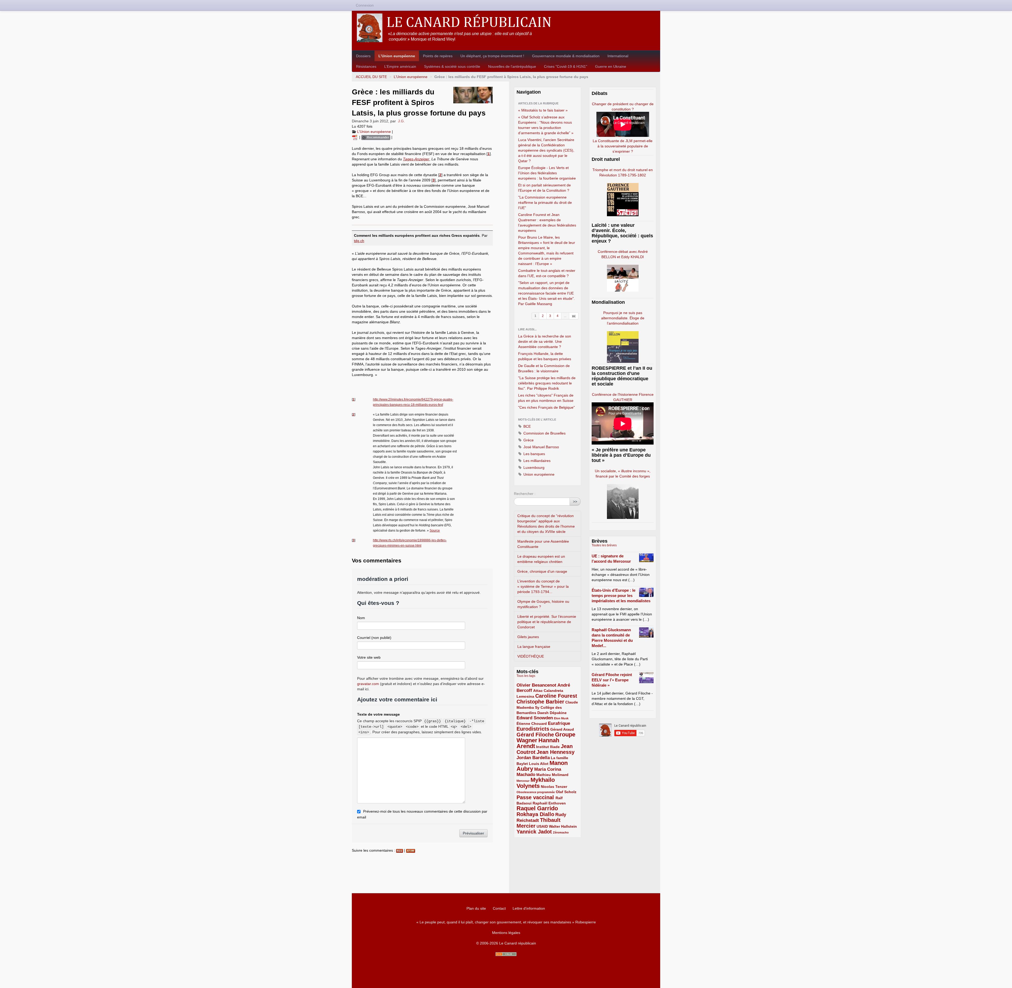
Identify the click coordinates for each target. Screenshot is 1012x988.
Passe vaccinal (536, 797)
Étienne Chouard (532, 723)
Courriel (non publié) (374, 637)
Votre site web (369, 657)
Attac (538, 690)
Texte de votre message (378, 714)
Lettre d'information (529, 908)
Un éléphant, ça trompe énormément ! (492, 56)
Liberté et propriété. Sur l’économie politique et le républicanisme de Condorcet (546, 621)
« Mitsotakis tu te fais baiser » (543, 110)
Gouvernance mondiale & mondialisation (566, 56)
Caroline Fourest (556, 696)
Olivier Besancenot (536, 685)
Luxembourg (533, 467)
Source (435, 530)
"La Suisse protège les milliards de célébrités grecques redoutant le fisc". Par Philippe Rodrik (547, 383)
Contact (499, 908)
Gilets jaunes (528, 637)
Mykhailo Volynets (536, 783)
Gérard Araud (562, 729)
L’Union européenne (396, 56)
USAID (542, 826)
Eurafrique (559, 723)
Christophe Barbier (540, 702)
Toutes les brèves (604, 545)
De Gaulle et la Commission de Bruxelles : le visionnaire (544, 368)
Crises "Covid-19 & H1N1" (565, 66)
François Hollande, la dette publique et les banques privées (544, 356)
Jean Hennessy (556, 752)
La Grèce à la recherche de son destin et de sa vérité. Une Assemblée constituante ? (544, 341)
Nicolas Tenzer (554, 786)
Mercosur (523, 780)
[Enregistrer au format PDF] (355, 137)
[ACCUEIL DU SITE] (506, 27)
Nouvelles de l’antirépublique (512, 66)
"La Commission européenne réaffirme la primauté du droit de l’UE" (545, 202)
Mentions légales (506, 933)
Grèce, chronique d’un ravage (542, 571)
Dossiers (363, 56)
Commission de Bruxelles (544, 433)
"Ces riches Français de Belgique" (546, 407)
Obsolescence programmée (536, 792)
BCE (526, 426)
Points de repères (438, 56)
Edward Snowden (535, 717)
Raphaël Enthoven (549, 803)
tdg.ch (359, 241)
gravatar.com (368, 684)
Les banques (533, 454)
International (617, 56)
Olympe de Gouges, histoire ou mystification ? (543, 604)
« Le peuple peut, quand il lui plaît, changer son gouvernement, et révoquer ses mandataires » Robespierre (506, 922)
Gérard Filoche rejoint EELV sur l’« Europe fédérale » (612, 679)
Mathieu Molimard (552, 775)
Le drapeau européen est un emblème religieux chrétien (541, 559)
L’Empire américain (400, 66)
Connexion (365, 5)
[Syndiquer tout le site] (506, 954)
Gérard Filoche (535, 735)
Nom (361, 618)
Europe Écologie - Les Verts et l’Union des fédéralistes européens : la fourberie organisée (547, 173)
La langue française (533, 646)
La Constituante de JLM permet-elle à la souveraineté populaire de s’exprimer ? (623, 146)
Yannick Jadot (534, 832)
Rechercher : (525, 493)
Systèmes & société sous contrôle (452, 66)
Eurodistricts (533, 729)
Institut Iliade (548, 747)
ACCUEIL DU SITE (371, 77)
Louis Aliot (538, 764)
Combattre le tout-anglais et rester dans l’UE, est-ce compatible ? (546, 273)
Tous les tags (526, 676)
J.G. (401, 121)
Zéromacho (561, 832)
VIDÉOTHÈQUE (530, 656)
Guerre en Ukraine (610, 66)
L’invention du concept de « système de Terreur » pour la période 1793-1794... (543, 586)
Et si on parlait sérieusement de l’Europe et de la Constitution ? (544, 187)
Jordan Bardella (533, 757)
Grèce (528, 440)
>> (575, 501)
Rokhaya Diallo (535, 814)
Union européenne (538, 474)
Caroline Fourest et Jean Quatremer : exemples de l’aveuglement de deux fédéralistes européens (547, 223)
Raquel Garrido (537, 808)
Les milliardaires (536, 461)
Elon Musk (561, 718)
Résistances (366, 66)
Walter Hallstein (563, 826)
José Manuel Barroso (540, 447)
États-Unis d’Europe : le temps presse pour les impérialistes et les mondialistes (621, 595)
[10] (573, 315)
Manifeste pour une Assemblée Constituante (543, 544)
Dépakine (558, 713)
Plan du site (476, 908)
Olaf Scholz (566, 792)
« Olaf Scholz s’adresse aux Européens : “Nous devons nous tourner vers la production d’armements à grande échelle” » (545, 125)
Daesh (543, 713)
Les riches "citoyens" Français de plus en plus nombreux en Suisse (545, 398)
